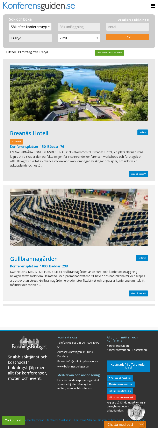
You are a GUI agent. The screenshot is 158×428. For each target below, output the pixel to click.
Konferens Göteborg (110, 419)
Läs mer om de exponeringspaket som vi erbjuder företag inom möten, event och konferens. (78, 384)
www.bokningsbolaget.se (73, 366)
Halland (142, 258)
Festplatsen (139, 350)
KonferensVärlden (118, 350)
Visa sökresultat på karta (109, 52)
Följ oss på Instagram (121, 384)
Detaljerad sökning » (133, 20)
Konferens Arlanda (85, 419)
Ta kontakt (13, 420)
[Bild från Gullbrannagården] (79, 217)
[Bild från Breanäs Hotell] (79, 92)
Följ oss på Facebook (120, 378)
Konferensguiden (118, 346)
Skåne (142, 132)
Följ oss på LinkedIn (121, 391)
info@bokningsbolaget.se (82, 361)
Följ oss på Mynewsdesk (121, 397)
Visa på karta (137, 174)
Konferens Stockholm (58, 419)
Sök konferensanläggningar (28, 419)
